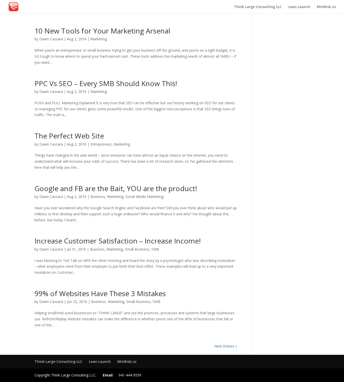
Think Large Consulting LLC (258, 7)
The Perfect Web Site (69, 136)
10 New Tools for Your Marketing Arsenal (102, 31)
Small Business (137, 249)
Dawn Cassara (51, 39)
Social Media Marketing (144, 196)
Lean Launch (299, 7)
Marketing (98, 39)
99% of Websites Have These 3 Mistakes (100, 293)
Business (97, 196)
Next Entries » (225, 346)
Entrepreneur (101, 144)
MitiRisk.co (326, 7)
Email (108, 375)
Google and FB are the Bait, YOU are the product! (116, 188)
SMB (155, 249)
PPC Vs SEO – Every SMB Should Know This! (106, 83)
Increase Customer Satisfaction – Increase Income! (118, 241)
